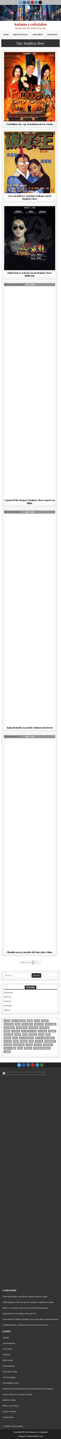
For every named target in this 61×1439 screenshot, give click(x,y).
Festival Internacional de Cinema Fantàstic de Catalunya (28, 1389)
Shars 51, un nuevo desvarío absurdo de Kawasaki (25, 1308)
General (7, 997)
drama (6, 1031)
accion (7, 1020)
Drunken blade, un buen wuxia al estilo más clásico (25, 1325)
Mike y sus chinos (11, 1406)
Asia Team (7, 1349)
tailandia (7, 1044)
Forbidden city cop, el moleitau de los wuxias (29, 124)
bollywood (8, 1024)
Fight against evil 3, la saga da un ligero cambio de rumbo (28, 1302)
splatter (39, 1041)
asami (30, 1020)
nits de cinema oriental (45, 1038)
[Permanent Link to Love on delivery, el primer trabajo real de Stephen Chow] (29, 162)
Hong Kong (8, 1034)
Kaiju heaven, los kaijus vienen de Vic (19, 1313)
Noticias (7, 1001)
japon (41, 1034)
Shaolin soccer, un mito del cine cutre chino (29, 952)
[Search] (40, 2)
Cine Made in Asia (11, 1383)
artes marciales (18, 1020)
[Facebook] (24, 2)
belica (36, 1020)
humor (17, 1034)
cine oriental (22, 1027)
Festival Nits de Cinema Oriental (17, 1394)
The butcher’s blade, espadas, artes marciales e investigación (30, 1319)
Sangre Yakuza (9, 1411)
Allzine (6, 1338)
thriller (38, 1044)
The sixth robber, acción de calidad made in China (25, 1296)
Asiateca (6, 1355)
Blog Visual (8, 1360)
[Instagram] (28, 2)
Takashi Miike (19, 1044)
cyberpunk (44, 1027)
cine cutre (39, 1024)
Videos (7, 1010)
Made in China (9, 1400)
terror (29, 1044)
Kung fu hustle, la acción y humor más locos (30, 727)
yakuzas (28, 1048)
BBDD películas (20, 34)
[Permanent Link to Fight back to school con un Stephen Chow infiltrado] (29, 238)
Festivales (8, 992)
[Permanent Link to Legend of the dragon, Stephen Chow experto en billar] (29, 390)
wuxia (20, 1048)
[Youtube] (32, 2)
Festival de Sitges (29, 1031)
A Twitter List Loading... (13, 1426)
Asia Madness (9, 1343)
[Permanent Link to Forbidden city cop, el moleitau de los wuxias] (29, 87)
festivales (42, 1031)
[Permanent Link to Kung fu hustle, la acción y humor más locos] (29, 617)
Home (6, 34)
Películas (30, 59)
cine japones (9, 1027)
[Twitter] (20, 2)
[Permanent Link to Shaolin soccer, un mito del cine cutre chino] (29, 842)
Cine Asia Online (10, 1372)
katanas (7, 1038)
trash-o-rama (9, 1048)
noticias (7, 1041)
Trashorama (8, 1417)
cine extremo (51, 1024)
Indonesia (33, 1034)
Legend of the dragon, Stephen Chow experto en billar (29, 501)
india (25, 1034)
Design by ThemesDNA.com (30, 1436)
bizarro (45, 1020)
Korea (15, 1038)
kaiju (48, 1034)
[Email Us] (36, 2)
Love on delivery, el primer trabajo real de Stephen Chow (30, 197)
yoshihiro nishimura (42, 1048)
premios (23, 1041)
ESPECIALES (52, 34)
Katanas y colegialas (30, 24)
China (17, 1024)
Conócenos (37, 34)
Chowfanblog (9, 1366)
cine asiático (27, 1024)
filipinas (52, 1031)
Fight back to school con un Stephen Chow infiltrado (29, 274)
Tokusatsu (48, 1044)
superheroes (50, 1041)
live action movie (26, 1038)
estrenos (15, 1031)
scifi (31, 1041)
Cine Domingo (9, 1377)
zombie (7, 1051)
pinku (16, 1041)
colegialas (33, 1027)
